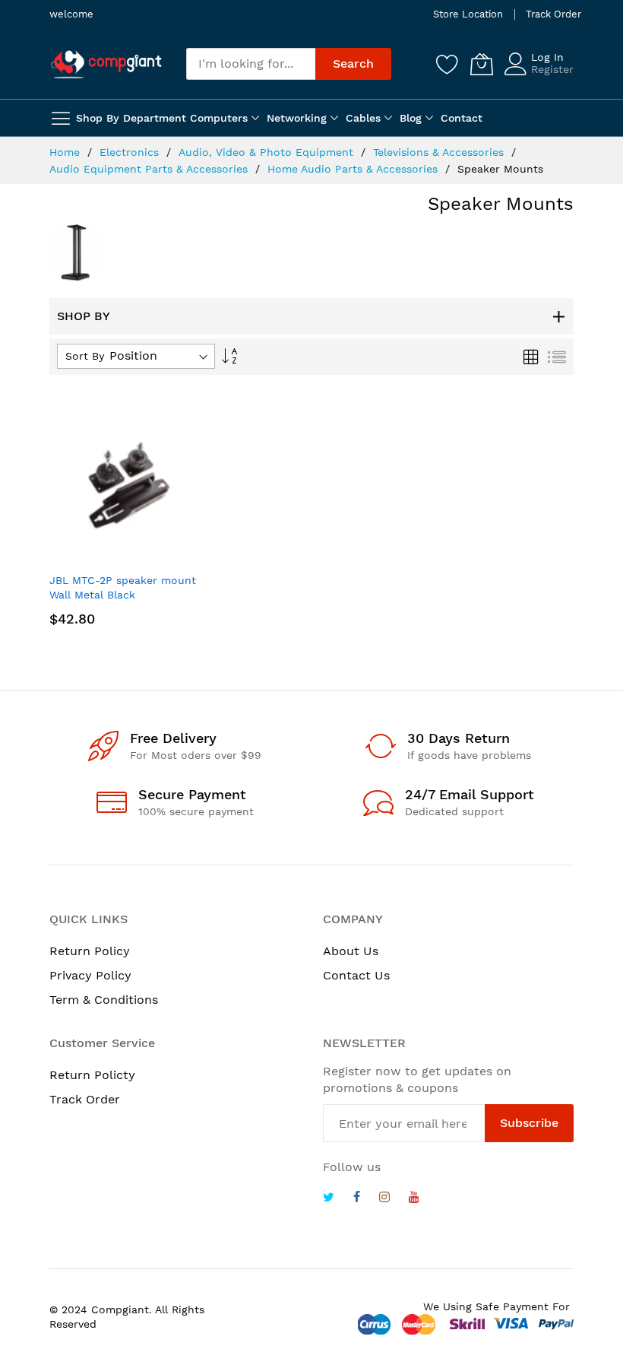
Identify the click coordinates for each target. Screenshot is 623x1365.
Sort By (84, 356)
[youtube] (414, 1199)
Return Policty (92, 1075)
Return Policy (89, 951)
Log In (547, 57)
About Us (350, 951)
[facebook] (356, 1199)
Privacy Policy (90, 975)
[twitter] (328, 1199)
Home (66, 152)
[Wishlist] (447, 64)
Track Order (553, 14)
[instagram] (384, 1199)
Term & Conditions (103, 999)
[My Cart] (481, 64)
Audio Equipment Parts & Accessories (150, 169)
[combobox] (250, 64)
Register (552, 69)
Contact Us (356, 975)
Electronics (131, 152)
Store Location (468, 14)
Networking (297, 118)
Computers (219, 118)
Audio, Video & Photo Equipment (268, 152)
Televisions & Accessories (440, 152)
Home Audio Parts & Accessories (354, 169)
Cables (363, 118)
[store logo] (106, 63)
